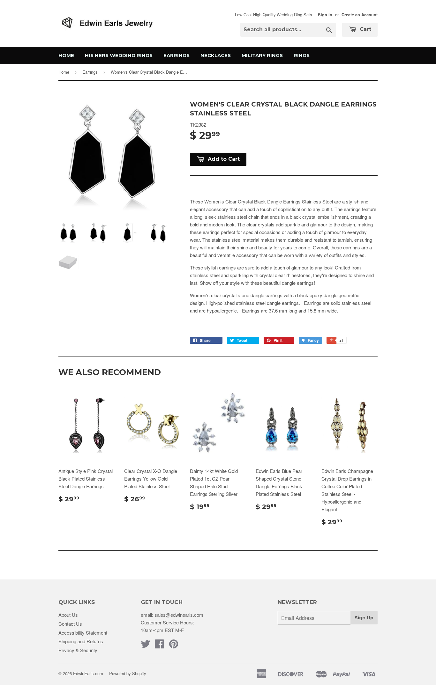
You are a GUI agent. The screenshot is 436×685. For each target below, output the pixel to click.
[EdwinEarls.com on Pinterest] (173, 645)
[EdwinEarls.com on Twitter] (145, 645)
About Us (68, 614)
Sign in (325, 15)
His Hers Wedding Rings (119, 55)
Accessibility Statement (82, 632)
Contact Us (70, 623)
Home (66, 55)
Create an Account (360, 15)
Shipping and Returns (80, 641)
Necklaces (215, 55)
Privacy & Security (77, 650)
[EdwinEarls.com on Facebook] (159, 645)
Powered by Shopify (127, 673)
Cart (364, 29)
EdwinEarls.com (88, 673)
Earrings (176, 55)
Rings (302, 55)
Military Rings (262, 55)
